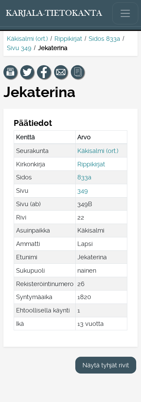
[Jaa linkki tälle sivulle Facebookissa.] (44, 72)
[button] (10, 72)
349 (82, 190)
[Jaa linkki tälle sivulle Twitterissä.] (27, 72)
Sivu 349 (19, 47)
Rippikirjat (68, 38)
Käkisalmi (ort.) (27, 38)
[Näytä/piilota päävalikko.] (125, 13)
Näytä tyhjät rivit (105, 365)
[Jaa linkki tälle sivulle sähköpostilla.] (61, 72)
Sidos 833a (104, 38)
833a (84, 177)
